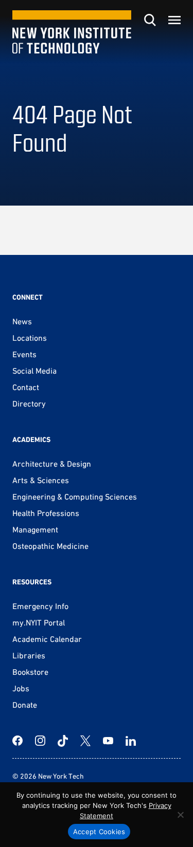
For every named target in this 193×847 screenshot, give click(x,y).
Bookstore (30, 671)
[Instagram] (40, 740)
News (22, 321)
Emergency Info (40, 606)
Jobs (20, 688)
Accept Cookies (99, 831)
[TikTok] (63, 740)
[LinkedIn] (131, 740)
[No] (180, 814)
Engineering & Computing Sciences (74, 496)
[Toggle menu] (174, 20)
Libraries (28, 655)
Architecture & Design (51, 463)
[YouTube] (108, 740)
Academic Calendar (47, 638)
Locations (29, 337)
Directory (29, 403)
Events (24, 354)
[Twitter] (85, 740)
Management (35, 529)
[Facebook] (17, 740)
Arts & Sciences (40, 480)
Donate (24, 704)
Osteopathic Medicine (50, 545)
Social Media (34, 370)
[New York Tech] (71, 31)
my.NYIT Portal (38, 622)
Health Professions (45, 513)
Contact (25, 387)
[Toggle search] (150, 20)
